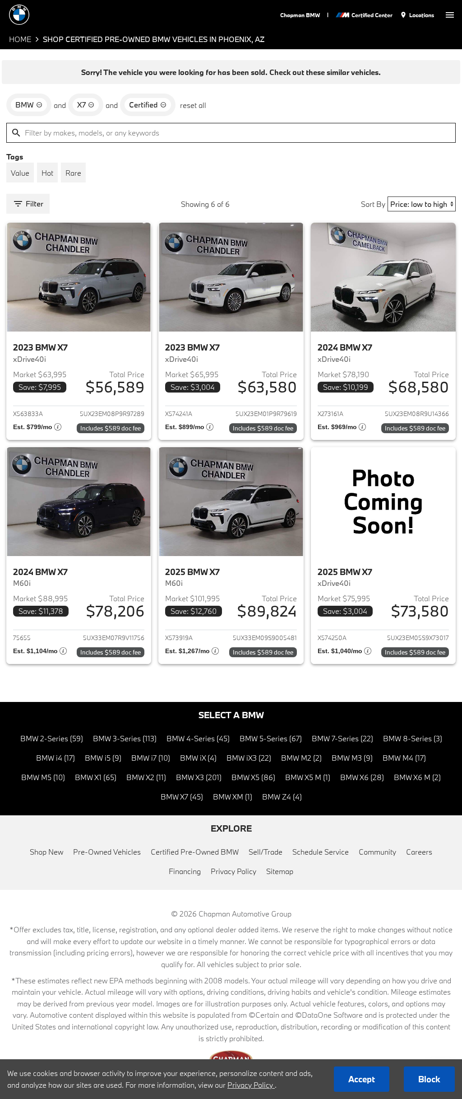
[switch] (450, 14)
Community (377, 851)
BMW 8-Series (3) (412, 738)
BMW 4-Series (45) (198, 738)
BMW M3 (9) (352, 757)
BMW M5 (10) (43, 777)
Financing (185, 871)
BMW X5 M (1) (307, 777)
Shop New (46, 851)
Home (20, 39)
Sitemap (279, 871)
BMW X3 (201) (199, 777)
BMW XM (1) (232, 796)
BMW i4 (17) (55, 757)
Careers (419, 851)
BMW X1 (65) (95, 777)
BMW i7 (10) (150, 757)
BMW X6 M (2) (417, 777)
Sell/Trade (265, 851)
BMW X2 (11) (146, 777)
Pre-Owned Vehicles (107, 851)
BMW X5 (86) (253, 777)
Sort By (373, 204)
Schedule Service (320, 851)
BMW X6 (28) (362, 777)
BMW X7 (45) (182, 796)
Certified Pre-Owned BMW (195, 851)
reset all (193, 105)
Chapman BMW (300, 15)
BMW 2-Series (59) (51, 738)
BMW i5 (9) (103, 757)
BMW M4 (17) (404, 757)
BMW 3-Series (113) (125, 738)
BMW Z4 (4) (282, 796)
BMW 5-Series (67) (271, 738)
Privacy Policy (233, 871)
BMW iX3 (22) (248, 757)
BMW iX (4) (198, 757)
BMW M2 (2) (301, 757)
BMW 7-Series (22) (342, 738)
